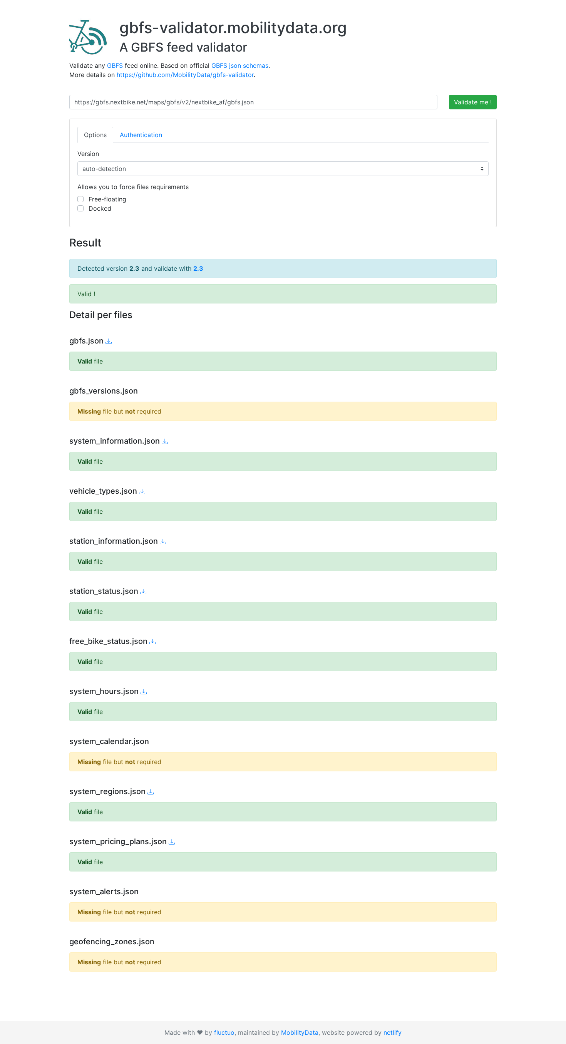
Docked (99, 208)
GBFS (115, 65)
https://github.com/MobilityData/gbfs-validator (185, 75)
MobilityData (299, 1032)
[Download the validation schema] (108, 341)
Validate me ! (473, 102)
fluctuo (224, 1032)
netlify (392, 1032)
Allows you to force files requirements (133, 187)
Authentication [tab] (141, 135)
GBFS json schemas (239, 65)
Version (88, 154)
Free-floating (106, 199)
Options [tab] (95, 135)
